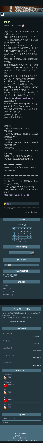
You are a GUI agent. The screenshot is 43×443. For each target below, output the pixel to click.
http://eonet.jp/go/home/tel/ (17, 195)
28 (16, 239)
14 (16, 235)
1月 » (24, 242)
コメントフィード (8, 292)
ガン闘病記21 (7, 334)
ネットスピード (8, 341)
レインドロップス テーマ (13, 440)
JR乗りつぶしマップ (9, 418)
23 (21, 237)
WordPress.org (8, 294)
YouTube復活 (7, 348)
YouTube (6, 422)
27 (13, 239)
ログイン (6, 286)
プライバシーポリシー (32, 440)
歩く (5, 389)
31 (24, 239)
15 (18, 235)
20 (13, 237)
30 (21, 239)
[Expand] (2, 14)
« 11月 (19, 242)
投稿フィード (7, 289)
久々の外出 (7, 404)
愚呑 (9, 377)
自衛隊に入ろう (8, 362)
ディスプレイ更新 (9, 355)
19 (30, 235)
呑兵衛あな (11, 384)
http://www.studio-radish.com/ (18, 98)
